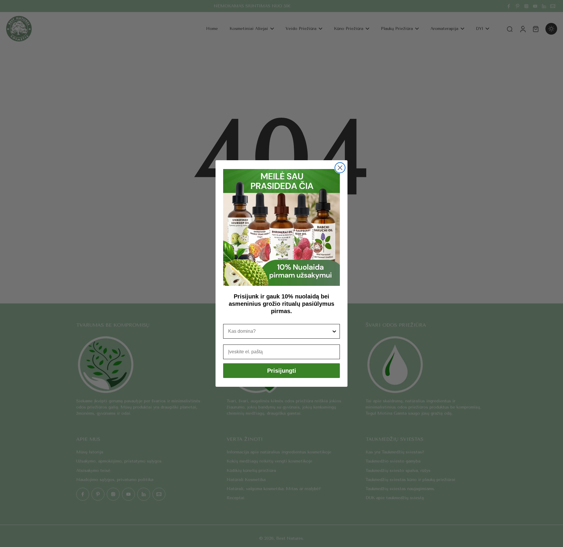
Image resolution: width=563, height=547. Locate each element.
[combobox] (279, 331)
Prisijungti (281, 370)
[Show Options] (334, 331)
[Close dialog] (340, 168)
